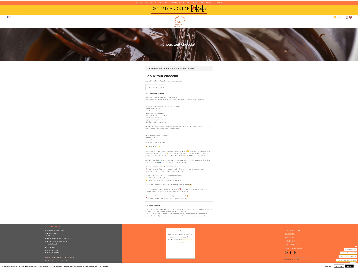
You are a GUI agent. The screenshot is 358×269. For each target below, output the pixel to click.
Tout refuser (338, 266)
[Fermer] (356, 266)
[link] (348, 17)
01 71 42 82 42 (52, 244)
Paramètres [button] (328, 266)
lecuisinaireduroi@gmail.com (59, 241)
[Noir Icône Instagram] (286, 252)
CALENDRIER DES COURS (293, 230)
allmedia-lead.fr (63, 261)
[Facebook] (290, 252)
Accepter (349, 266)
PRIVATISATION (290, 234)
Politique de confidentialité (100, 266)
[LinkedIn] (295, 252)
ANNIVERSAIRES (290, 241)
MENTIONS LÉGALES (291, 244)
